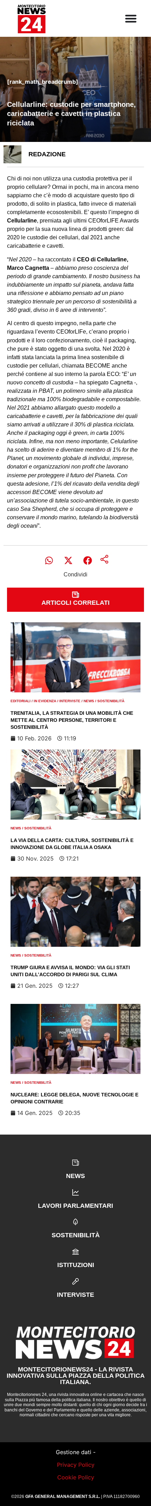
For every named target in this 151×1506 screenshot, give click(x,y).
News (89, 701)
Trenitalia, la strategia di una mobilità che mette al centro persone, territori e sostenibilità (72, 720)
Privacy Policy (75, 1464)
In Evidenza (45, 701)
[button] (49, 560)
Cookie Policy (75, 1477)
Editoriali (21, 701)
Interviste (69, 701)
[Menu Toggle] (131, 18)
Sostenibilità (110, 701)
